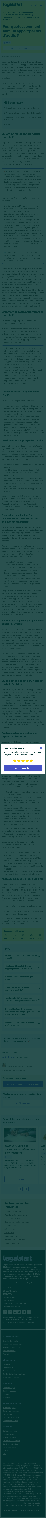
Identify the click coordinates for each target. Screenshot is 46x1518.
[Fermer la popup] (41, 748)
